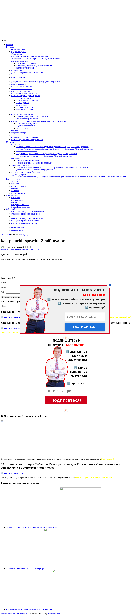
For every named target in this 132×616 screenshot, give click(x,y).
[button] (64, 292)
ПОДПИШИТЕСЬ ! (84, 326)
